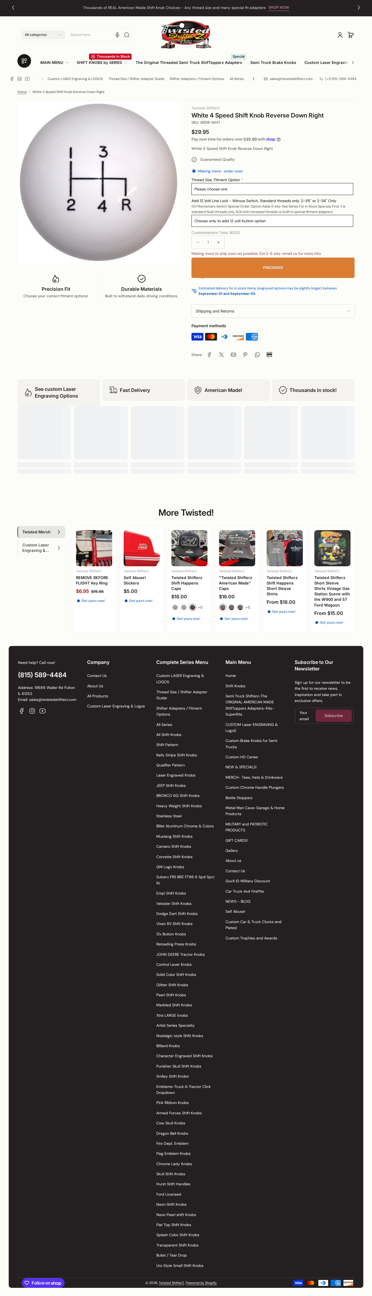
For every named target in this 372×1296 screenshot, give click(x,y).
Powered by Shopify (201, 1283)
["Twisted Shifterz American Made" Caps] (237, 548)
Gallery (231, 850)
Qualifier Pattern (170, 765)
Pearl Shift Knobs (171, 994)
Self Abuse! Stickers (135, 580)
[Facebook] (12, 79)
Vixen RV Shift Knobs (174, 923)
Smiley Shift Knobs (172, 1076)
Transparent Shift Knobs (177, 1245)
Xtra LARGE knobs (172, 1015)
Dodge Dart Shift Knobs (177, 913)
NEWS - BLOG (238, 901)
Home (22, 92)
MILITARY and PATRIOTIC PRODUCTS (246, 827)
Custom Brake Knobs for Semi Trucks (251, 743)
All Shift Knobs (168, 734)
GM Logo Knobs (170, 866)
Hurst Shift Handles (173, 1183)
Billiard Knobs (168, 1045)
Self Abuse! (235, 911)
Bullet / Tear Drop (171, 1255)
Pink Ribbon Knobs (172, 1102)
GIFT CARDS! (236, 840)
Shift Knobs (235, 685)
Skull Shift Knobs (170, 1173)
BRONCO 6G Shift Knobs (178, 795)
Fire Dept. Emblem (172, 1143)
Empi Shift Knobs (171, 893)
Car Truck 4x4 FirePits (244, 891)
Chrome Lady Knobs (174, 1163)
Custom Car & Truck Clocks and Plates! (253, 924)
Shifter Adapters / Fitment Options (197, 79)
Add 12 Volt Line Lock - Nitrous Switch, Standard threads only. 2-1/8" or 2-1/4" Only (263, 200)
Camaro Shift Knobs (173, 846)
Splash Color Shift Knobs (177, 1234)
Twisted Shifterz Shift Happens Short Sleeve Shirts (282, 585)
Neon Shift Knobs (171, 1204)
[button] (43, 34)
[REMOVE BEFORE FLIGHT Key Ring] (94, 548)
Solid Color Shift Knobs (176, 974)
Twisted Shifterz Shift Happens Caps (186, 583)
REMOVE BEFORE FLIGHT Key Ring (92, 580)
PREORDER (273, 267)
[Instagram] (19, 79)
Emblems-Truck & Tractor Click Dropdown (183, 1089)
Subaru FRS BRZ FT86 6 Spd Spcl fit (185, 879)
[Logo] (186, 35)
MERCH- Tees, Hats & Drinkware (254, 777)
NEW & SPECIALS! (241, 767)
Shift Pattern (167, 744)
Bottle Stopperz (238, 797)
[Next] (359, 7)
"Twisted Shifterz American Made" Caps (235, 583)
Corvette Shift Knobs (174, 856)
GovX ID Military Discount (247, 881)
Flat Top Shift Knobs (173, 1224)
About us (233, 860)
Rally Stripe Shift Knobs (176, 755)
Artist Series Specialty (175, 1025)
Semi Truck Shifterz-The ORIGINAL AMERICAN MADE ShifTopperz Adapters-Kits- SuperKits (249, 705)
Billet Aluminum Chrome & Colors (185, 826)
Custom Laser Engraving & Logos (116, 706)
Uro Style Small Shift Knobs (179, 1265)
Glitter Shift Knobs (172, 984)
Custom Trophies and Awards (251, 938)
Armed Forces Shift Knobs (179, 1113)
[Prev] (13, 7)
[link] (56, 63)
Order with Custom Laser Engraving (174, 7)
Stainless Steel (169, 816)
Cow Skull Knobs (170, 1123)
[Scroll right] (349, 60)
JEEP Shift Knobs (171, 785)
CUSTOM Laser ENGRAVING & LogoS (251, 727)
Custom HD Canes (241, 756)
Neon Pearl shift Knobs (176, 1214)
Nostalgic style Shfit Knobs (179, 1035)
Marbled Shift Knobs (174, 1005)
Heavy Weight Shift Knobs (179, 805)
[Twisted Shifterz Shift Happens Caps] (189, 548)
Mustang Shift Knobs (174, 836)
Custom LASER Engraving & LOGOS (75, 79)
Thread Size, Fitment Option (215, 179)
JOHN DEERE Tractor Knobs (180, 954)
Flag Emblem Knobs (173, 1153)
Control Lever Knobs (174, 964)
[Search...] (126, 34)
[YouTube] (27, 79)
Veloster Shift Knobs (173, 903)
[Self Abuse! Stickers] (142, 548)
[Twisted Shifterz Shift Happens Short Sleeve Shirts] (285, 548)
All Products (97, 696)
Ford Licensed (168, 1194)
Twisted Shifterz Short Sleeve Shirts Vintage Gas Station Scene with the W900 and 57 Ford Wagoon (332, 591)
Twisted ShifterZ (171, 1283)
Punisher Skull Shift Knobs (178, 1066)
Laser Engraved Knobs (176, 775)
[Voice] (117, 34)
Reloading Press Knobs (176, 944)
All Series (237, 79)
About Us (95, 685)
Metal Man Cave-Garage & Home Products (255, 810)
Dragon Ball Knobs (172, 1133)
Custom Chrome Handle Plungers (254, 787)
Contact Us (97, 675)
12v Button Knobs (171, 934)
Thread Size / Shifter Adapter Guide (136, 79)
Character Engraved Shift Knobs (184, 1055)
